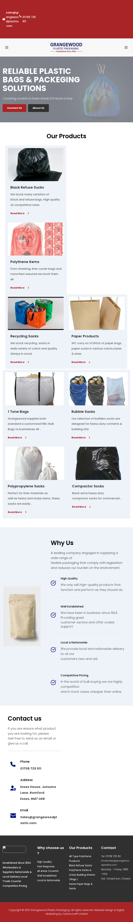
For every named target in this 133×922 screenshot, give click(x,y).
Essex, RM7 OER (32, 799)
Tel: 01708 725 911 (111, 856)
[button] (6, 47)
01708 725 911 (30, 768)
